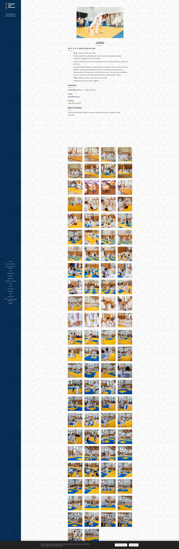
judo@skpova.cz (74, 97)
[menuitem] (10, 261)
